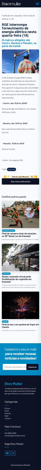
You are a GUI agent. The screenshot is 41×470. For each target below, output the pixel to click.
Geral (6, 416)
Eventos (8, 413)
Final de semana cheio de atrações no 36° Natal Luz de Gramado (19, 234)
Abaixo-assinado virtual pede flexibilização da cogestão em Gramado (16, 279)
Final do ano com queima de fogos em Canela (20, 325)
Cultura (7, 408)
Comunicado (11, 169)
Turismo (8, 418)
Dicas (7, 411)
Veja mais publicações (20, 181)
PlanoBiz (27, 465)
